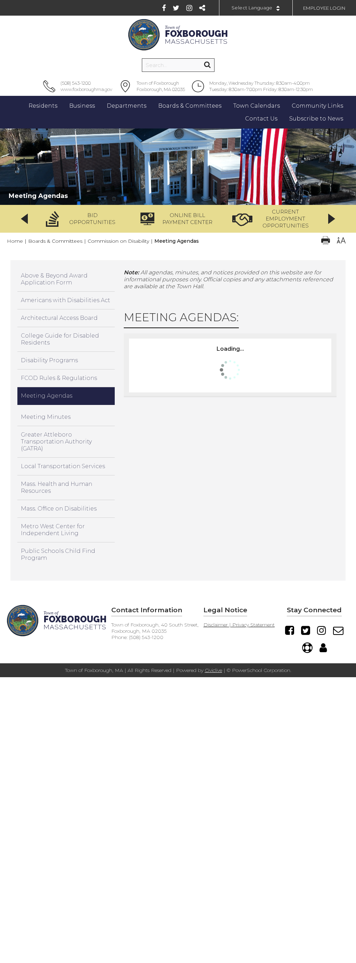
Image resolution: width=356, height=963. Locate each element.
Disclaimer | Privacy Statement (239, 625)
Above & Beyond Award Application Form (54, 279)
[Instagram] (189, 8)
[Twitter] (176, 8)
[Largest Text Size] (341, 241)
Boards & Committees (55, 241)
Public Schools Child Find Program (58, 554)
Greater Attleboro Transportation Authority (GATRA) (56, 441)
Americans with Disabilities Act (65, 300)
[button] (82, 219)
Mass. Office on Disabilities (59, 508)
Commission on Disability (118, 241)
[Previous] (24, 219)
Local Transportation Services (63, 466)
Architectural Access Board (59, 318)
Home (15, 241)
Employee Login (324, 8)
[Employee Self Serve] (323, 647)
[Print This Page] (325, 241)
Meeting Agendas (46, 395)
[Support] (307, 647)
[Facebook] (164, 8)
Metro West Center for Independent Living (53, 530)
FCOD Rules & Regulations (59, 378)
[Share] (202, 8)
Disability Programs (49, 360)
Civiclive (213, 670)
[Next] (331, 219)
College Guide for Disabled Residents (60, 339)
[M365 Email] (338, 630)
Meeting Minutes (46, 417)
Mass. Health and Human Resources (56, 487)
